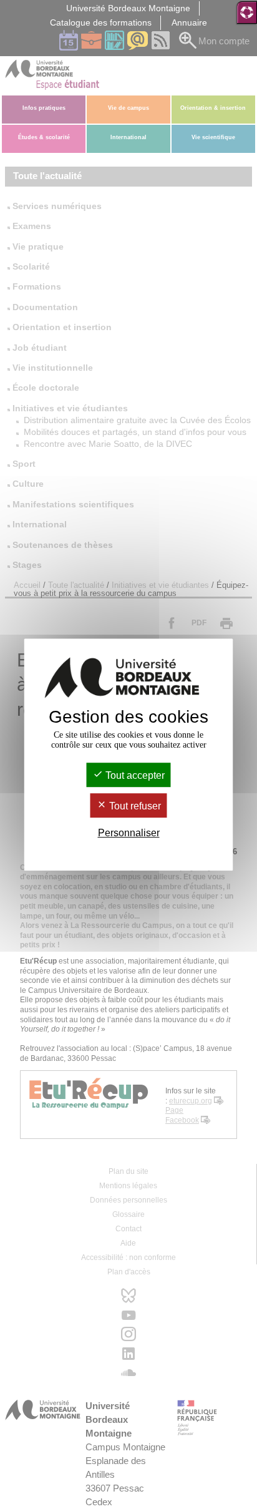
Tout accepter (134, 775)
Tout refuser (134, 806)
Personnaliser (129, 833)
